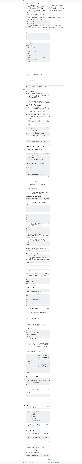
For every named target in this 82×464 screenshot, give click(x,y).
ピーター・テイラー (30, 81)
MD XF (49, 441)
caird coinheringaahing (30, 445)
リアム (49, 176)
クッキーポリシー (35, 462)
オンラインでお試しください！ (29, 433)
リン (28, 182)
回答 (42, 338)
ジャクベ (49, 143)
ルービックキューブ (28, 5)
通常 (27, 430)
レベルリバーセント (30, 322)
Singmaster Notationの (37, 27)
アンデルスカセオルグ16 (30, 319)
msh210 (28, 75)
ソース (49, 144)
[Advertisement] (45, 68)
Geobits (28, 316)
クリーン (28, 450)
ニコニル (49, 427)
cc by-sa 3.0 (52, 462)
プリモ (49, 399)
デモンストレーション (36, 94)
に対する (37, 338)
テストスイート (42, 94)
